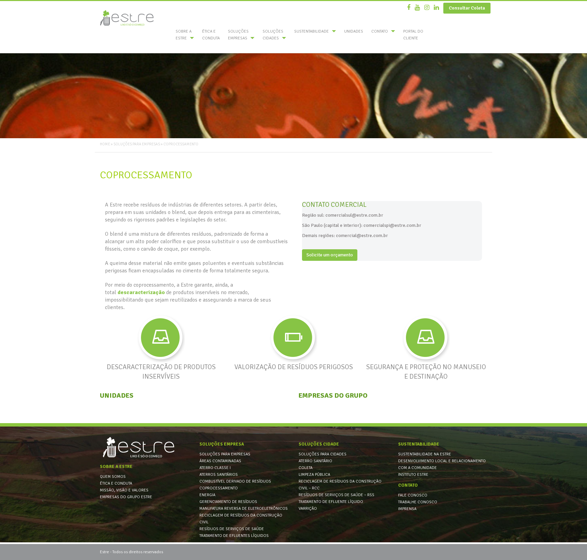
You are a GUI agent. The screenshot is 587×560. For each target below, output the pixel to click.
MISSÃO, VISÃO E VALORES (124, 490)
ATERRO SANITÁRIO (315, 461)
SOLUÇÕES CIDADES (273, 35)
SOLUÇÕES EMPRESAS (238, 35)
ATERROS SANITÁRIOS (218, 474)
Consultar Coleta (467, 8)
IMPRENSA (407, 508)
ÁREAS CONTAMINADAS (220, 461)
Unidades (353, 31)
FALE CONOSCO (412, 495)
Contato (380, 31)
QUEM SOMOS (113, 476)
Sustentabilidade (312, 31)
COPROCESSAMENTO (218, 488)
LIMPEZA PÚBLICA (314, 474)
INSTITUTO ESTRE (413, 474)
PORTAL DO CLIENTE (413, 35)
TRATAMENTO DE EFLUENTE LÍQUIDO (331, 501)
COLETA (306, 467)
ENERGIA (207, 495)
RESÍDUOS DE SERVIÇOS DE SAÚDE (231, 528)
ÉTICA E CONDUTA (211, 35)
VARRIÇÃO (308, 508)
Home (105, 144)
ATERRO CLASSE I (215, 467)
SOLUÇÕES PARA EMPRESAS (224, 454)
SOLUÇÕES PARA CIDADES (322, 454)
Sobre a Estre (184, 35)
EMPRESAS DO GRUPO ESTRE (126, 497)
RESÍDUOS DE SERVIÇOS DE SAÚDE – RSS (336, 495)
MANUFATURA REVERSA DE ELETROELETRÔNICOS (243, 508)
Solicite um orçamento (329, 255)
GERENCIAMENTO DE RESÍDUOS (228, 501)
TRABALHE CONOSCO (417, 502)
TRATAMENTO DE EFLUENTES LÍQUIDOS (234, 535)
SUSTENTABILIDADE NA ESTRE (424, 454)
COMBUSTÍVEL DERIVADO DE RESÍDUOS (235, 481)
